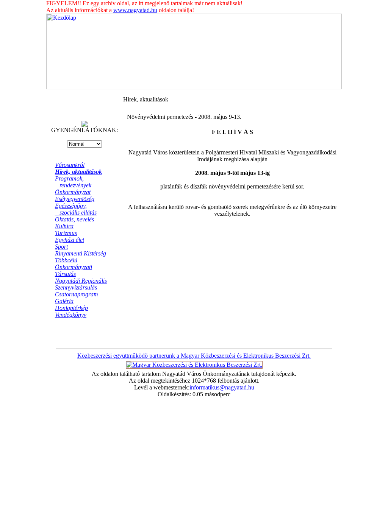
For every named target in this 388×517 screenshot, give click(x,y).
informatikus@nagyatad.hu (221, 387)
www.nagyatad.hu (135, 10)
